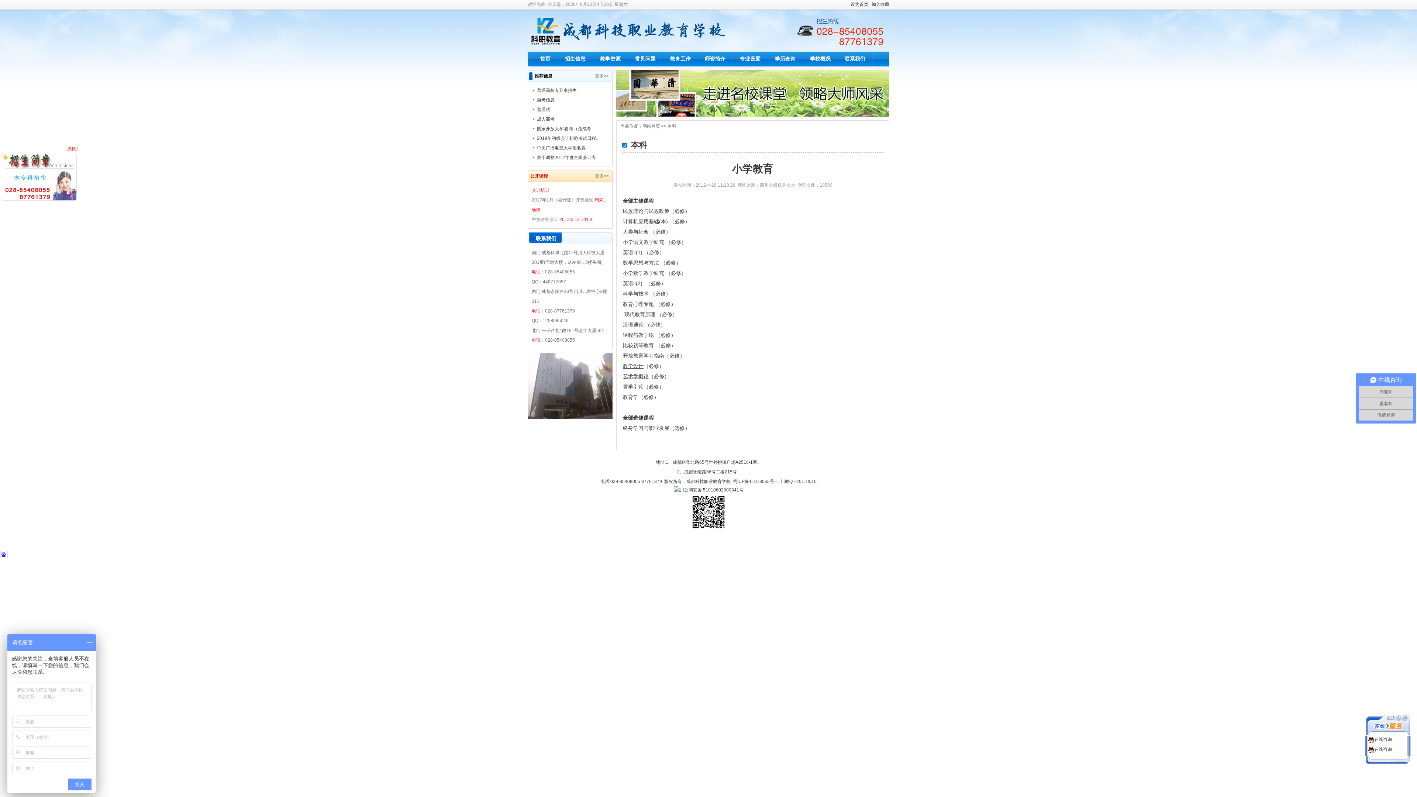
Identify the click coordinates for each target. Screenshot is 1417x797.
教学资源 (610, 59)
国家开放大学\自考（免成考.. (565, 128)
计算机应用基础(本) (646, 221)
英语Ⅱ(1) (633, 252)
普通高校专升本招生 (557, 90)
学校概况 (820, 59)
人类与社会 (636, 232)
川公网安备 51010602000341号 (712, 490)
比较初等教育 (639, 345)
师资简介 (715, 59)
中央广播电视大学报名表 (561, 148)
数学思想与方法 (642, 263)
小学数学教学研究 (644, 273)
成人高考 (546, 119)
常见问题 (645, 59)
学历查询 (785, 59)
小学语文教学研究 (644, 242)
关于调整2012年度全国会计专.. (567, 157)
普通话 (543, 109)
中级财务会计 (545, 219)
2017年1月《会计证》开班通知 (562, 200)
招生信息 (575, 59)
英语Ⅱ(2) (633, 283)
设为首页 (859, 4)
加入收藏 (880, 4)
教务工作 (680, 59)
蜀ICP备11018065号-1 (755, 481)
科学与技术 (636, 294)
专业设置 (750, 59)
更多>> (602, 76)
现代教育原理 (640, 314)
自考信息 (546, 100)
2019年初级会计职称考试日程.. (567, 138)
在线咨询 (1383, 739)
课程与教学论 (639, 335)
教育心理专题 (639, 304)
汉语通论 (634, 325)
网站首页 (651, 126)
